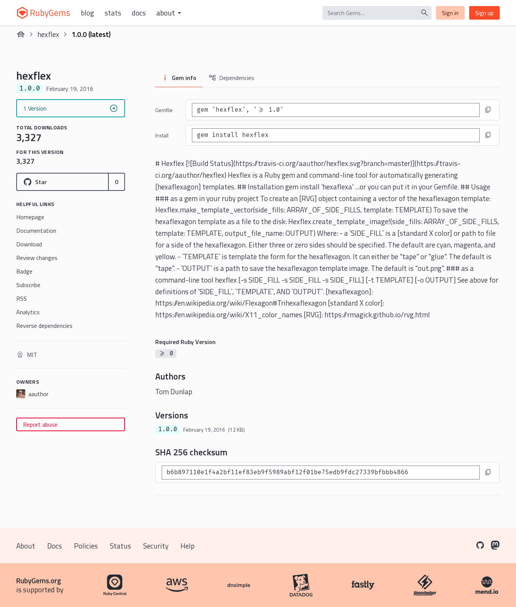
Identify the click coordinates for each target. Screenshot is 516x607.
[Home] (21, 34)
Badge (24, 271)
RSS (21, 298)
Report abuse (40, 424)
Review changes (36, 257)
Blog (87, 13)
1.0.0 (167, 429)
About (25, 545)
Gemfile (164, 110)
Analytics (28, 312)
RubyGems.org (38, 580)
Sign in (450, 12)
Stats (113, 13)
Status (120, 545)
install (161, 135)
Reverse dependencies (44, 325)
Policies (86, 545)
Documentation (36, 230)
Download (29, 244)
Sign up (484, 12)
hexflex (48, 34)
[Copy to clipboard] (488, 109)
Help (188, 545)
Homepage (30, 216)
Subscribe (28, 284)
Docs (139, 13)
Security (155, 545)
